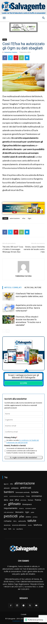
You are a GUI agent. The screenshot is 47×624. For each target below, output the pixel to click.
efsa (23, 218)
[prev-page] (3, 331)
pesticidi (11, 516)
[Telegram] (27, 57)
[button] (4, 18)
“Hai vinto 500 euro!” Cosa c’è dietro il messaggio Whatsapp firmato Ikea (12, 249)
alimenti (7, 488)
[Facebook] (4, 57)
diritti (11, 500)
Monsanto (19, 512)
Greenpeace (27, 504)
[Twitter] (10, 57)
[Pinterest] (15, 57)
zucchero (19, 529)
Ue (14, 529)
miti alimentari (9, 512)
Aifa (11, 484)
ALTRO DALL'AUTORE (32, 287)
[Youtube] (36, 605)
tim (9, 529)
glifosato (14, 504)
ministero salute (30, 508)
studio (30, 525)
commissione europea (16, 496)
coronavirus (36, 496)
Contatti (23, 614)
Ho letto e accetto (23, 441)
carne (6, 496)
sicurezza (7, 525)
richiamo (7, 521)
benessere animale (23, 492)
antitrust (25, 487)
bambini (9, 492)
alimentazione (24, 483)
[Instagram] (17, 605)
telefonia (38, 525)
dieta (6, 500)
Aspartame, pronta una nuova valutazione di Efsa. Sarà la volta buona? (29, 308)
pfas (21, 516)
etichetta (23, 500)
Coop (28, 496)
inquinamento (10, 508)
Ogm (29, 218)
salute (31, 520)
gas (5, 504)
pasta (32, 512)
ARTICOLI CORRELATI (13, 287)
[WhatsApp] (21, 57)
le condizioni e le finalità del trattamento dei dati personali (23, 441)
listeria (21, 508)
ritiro (15, 521)
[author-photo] (23, 273)
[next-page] (7, 331)
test (5, 529)
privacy (35, 517)
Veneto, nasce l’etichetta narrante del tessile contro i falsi (34, 249)
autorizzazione (15, 218)
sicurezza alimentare (19, 525)
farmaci (30, 500)
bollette (34, 492)
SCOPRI (23, 383)
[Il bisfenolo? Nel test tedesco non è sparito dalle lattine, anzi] (8, 296)
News (4, 39)
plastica (28, 517)
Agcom (6, 484)
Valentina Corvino (10, 52)
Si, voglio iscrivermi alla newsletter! (23, 457)
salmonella (22, 521)
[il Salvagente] (23, 7)
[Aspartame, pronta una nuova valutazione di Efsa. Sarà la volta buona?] (8, 308)
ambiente (15, 488)
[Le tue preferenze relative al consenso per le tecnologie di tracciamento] (34, 619)
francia (38, 500)
